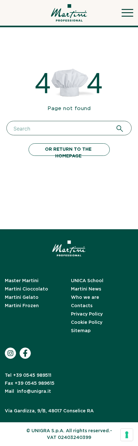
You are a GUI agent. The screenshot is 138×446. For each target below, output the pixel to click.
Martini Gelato (22, 297)
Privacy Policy (87, 313)
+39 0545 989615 (30, 383)
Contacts (81, 305)
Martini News (86, 288)
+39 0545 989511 (28, 375)
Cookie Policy (86, 322)
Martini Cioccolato (26, 288)
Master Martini (22, 280)
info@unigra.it (28, 391)
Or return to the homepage (68, 151)
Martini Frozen (22, 305)
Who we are (85, 297)
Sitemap (81, 330)
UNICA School (87, 280)
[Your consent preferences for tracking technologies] (127, 435)
